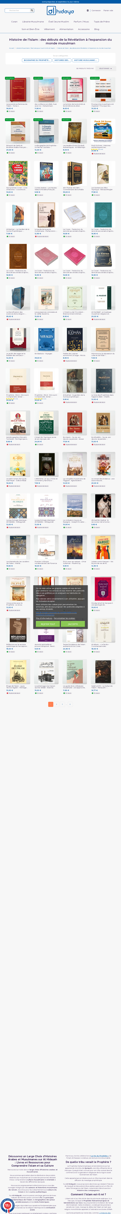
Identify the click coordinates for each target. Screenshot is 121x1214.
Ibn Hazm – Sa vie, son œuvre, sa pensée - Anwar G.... (73, 439)
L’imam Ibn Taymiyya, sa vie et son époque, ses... (45, 438)
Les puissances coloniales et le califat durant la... (46, 313)
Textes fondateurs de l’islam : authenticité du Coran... (74, 645)
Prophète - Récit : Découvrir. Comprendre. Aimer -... (17, 396)
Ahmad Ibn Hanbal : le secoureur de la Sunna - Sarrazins (100, 522)
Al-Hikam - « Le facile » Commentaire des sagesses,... (100, 646)
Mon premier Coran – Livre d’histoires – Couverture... (16, 188)
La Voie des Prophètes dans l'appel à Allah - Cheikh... (102, 396)
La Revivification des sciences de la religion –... (16, 313)
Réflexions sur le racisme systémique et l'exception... (17, 645)
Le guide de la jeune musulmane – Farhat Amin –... (46, 230)
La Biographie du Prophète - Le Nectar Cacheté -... (46, 146)
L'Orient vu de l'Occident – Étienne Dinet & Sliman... (73, 313)
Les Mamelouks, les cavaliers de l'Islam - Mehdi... (17, 562)
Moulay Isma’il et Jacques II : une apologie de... (102, 604)
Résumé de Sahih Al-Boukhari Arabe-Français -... (17, 146)
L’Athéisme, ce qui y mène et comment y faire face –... (46, 479)
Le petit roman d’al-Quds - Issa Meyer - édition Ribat (16, 479)
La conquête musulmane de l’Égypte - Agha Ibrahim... (74, 479)
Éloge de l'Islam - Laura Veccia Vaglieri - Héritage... (17, 687)
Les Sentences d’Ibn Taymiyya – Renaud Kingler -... (102, 189)
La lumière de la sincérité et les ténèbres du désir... (74, 105)
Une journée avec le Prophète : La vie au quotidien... (14, 605)
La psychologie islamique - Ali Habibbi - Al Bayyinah (16, 521)
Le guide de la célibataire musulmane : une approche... (74, 687)
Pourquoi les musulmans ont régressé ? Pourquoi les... (102, 105)
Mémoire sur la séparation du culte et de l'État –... (103, 354)
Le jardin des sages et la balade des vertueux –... (15, 354)
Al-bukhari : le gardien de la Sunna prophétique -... (74, 396)
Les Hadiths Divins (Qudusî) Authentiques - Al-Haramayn (74, 146)
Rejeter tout (48, 624)
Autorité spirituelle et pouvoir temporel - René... (45, 645)
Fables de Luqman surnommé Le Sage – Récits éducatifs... (74, 355)
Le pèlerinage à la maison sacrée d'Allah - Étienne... (45, 687)
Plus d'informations (44, 618)
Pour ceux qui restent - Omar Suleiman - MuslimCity (74, 562)
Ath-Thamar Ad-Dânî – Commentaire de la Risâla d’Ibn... (73, 189)
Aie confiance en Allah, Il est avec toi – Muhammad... (46, 105)
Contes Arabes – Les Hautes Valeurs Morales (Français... (46, 188)
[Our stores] (87, 10)
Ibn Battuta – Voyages (43, 354)
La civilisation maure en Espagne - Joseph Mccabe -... (74, 521)
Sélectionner (105, 68)
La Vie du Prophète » (100, 1156)
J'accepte (73, 624)
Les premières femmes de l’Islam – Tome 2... (16, 105)
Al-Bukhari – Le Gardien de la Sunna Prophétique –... (17, 230)
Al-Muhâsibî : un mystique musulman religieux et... (101, 313)
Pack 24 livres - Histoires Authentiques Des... (100, 146)
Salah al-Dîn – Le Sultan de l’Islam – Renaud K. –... (101, 687)
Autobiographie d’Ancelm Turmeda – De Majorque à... (17, 438)
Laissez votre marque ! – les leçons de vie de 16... (102, 562)
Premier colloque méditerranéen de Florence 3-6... (46, 563)
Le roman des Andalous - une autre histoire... (103, 479)
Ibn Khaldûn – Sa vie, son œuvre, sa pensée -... (101, 438)
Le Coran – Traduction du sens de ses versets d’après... (74, 230)
